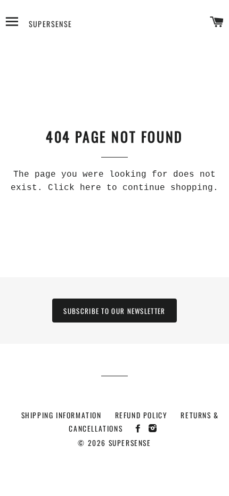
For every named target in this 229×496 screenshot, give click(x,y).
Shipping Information (61, 415)
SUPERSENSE (50, 23)
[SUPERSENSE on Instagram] (154, 427)
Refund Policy (141, 415)
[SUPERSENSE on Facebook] (141, 427)
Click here (74, 188)
